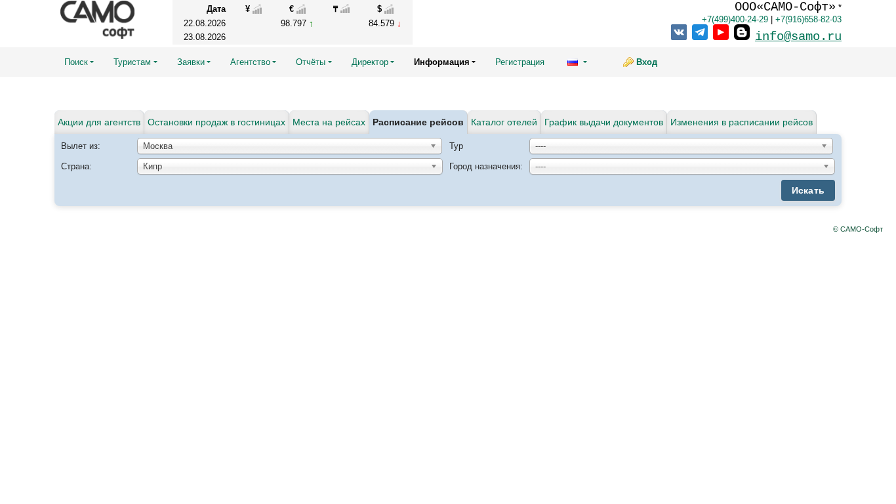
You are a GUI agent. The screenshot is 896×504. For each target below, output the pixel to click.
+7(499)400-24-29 (735, 19)
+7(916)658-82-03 (808, 19)
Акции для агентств (99, 122)
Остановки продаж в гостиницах (216, 122)
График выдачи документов (603, 122)
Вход (646, 62)
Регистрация (519, 62)
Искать (808, 190)
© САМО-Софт (858, 229)
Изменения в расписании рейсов (741, 122)
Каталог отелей (504, 122)
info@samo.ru (798, 37)
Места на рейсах (329, 122)
